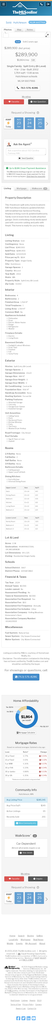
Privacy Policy (28, 1004)
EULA (39, 1000)
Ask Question (39, 101)
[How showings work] (38, 112)
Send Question (27, 158)
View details (27, 853)
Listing (7, 188)
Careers (38, 1004)
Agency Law (21, 1008)
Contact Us (31, 1008)
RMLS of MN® (27, 960)
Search (21, 936)
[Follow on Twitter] (23, 1019)
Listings (24, 1000)
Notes (30, 29)
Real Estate (15, 1000)
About (42, 943)
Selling (39, 936)
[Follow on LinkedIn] (28, 1019)
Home (12, 936)
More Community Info (27, 823)
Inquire (39, 878)
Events (19, 943)
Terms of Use (16, 1004)
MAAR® (43, 958)
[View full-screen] (47, 35)
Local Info (13, 939)
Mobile (10, 943)
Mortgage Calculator (26, 733)
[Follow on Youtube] (33, 1019)
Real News (38, 939)
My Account (31, 943)
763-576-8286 (29, 87)
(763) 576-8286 (27, 676)
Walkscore (39, 188)
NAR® (37, 958)
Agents (32, 1000)
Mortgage (21, 188)
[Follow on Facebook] (18, 1019)
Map (19, 29)
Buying (30, 936)
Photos (8, 29)
